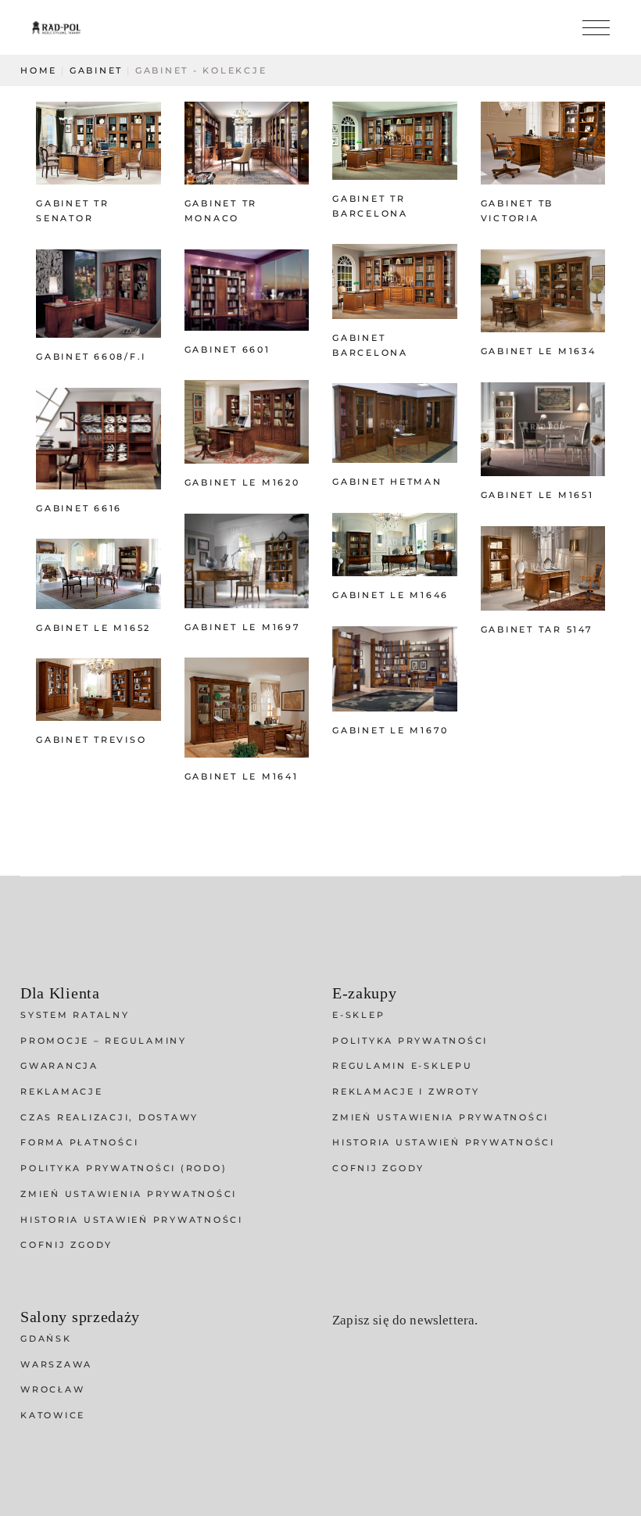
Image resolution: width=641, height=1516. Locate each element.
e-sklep (358, 1014)
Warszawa (56, 1364)
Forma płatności (79, 1142)
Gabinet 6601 (227, 349)
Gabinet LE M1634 (538, 351)
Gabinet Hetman (387, 481)
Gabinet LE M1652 (93, 627)
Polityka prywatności (410, 1040)
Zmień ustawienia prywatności (128, 1193)
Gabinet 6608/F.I (91, 356)
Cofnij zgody (66, 1244)
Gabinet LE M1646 (390, 595)
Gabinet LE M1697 (242, 627)
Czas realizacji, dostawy (109, 1117)
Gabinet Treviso (91, 739)
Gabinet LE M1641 (241, 776)
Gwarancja (59, 1065)
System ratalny (75, 1014)
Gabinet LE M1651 (537, 494)
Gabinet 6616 (79, 508)
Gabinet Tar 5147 (537, 629)
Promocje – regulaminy (103, 1040)
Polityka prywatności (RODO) (123, 1168)
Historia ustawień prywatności (131, 1219)
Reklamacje (61, 1091)
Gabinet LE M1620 (242, 482)
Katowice (52, 1415)
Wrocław (52, 1389)
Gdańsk (46, 1338)
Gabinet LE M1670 (390, 730)
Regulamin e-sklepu (402, 1065)
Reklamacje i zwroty (405, 1091)
